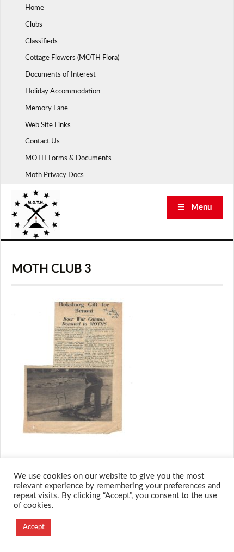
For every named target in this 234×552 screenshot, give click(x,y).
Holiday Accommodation (62, 91)
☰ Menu (194, 207)
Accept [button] (34, 527)
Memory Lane (46, 108)
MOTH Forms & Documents (68, 158)
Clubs (33, 24)
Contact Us (42, 141)
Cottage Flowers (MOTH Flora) (72, 57)
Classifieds (41, 41)
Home (34, 7)
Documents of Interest (60, 74)
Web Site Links (48, 125)
